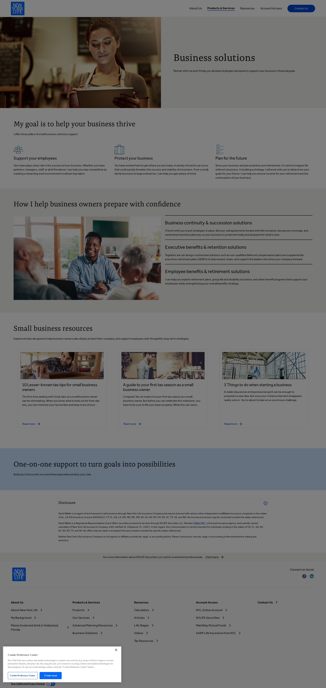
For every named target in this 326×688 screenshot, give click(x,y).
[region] (62, 664)
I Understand (50, 675)
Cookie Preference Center (22, 675)
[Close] (116, 650)
